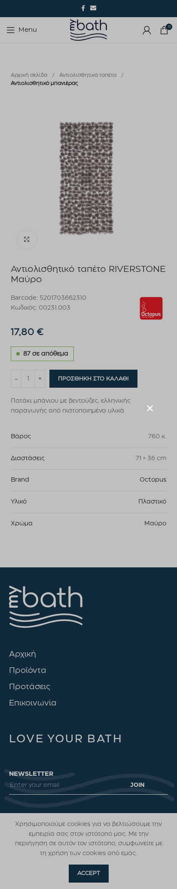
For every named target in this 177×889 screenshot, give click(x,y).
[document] (88, 444)
